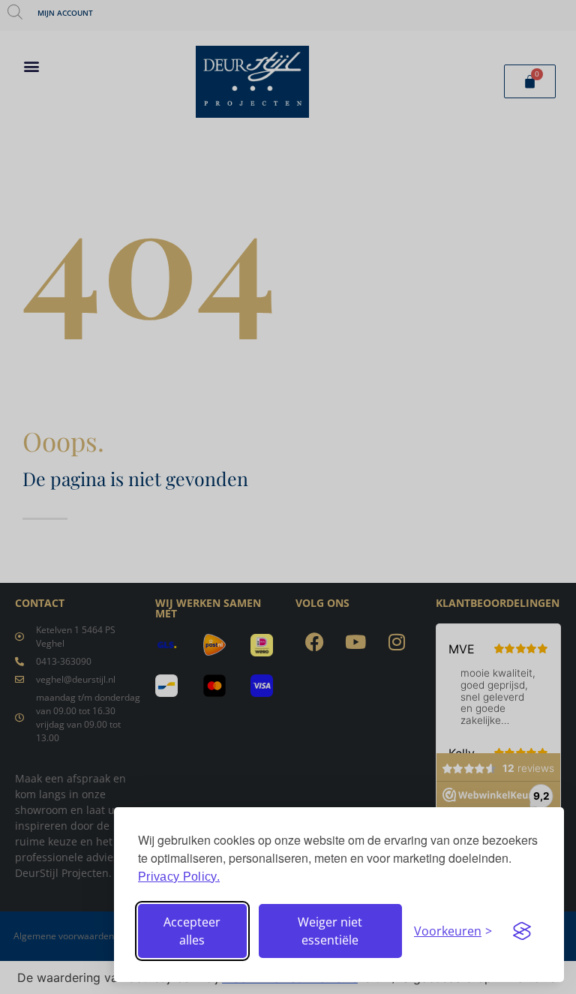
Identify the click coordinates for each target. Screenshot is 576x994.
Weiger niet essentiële (330, 931)
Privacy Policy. (179, 876)
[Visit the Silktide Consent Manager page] (522, 931)
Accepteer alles (192, 931)
